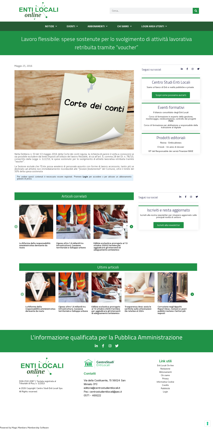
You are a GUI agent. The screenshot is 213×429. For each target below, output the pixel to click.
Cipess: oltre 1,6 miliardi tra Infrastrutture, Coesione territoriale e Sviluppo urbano (71, 245)
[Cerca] (196, 11)
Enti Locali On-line (165, 365)
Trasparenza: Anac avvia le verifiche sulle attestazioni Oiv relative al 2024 (138, 309)
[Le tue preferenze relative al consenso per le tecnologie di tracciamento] (208, 423)
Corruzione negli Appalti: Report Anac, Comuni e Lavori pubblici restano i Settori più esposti (172, 310)
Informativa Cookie (165, 381)
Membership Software (38, 427)
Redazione (165, 368)
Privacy (165, 378)
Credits (165, 385)
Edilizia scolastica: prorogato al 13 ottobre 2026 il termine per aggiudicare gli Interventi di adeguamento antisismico (111, 246)
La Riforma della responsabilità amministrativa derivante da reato (34, 245)
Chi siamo (165, 375)
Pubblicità (165, 388)
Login (165, 391)
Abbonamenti (165, 372)
